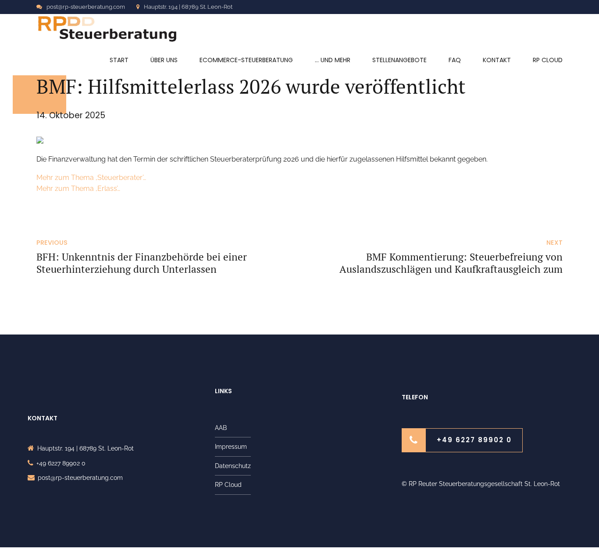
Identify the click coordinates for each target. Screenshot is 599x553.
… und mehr (332, 60)
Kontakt (497, 60)
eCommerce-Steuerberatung (246, 60)
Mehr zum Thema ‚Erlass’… (78, 188)
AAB (221, 427)
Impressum (231, 446)
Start (119, 60)
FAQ (455, 60)
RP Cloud (548, 60)
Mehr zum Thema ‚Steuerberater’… (91, 177)
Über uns (164, 60)
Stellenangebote (399, 60)
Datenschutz (233, 465)
